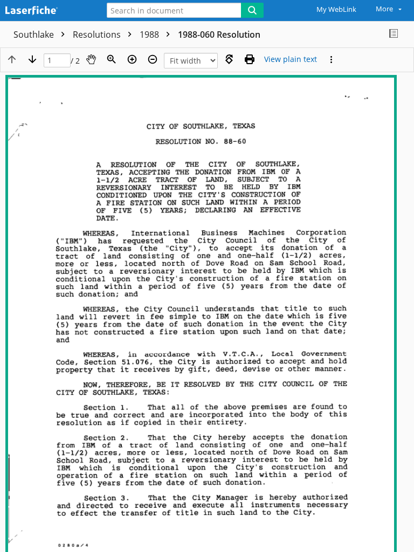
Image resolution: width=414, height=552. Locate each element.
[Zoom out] (152, 59)
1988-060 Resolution (219, 34)
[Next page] (32, 59)
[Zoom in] (132, 59)
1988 (150, 34)
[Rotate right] (229, 59)
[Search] (252, 10)
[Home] (45, 11)
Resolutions (98, 34)
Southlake (34, 34)
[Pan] (91, 59)
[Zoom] (111, 59)
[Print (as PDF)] (249, 59)
